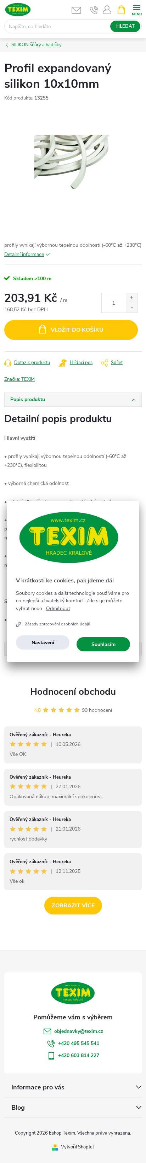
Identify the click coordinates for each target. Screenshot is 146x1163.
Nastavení (43, 642)
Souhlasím (103, 644)
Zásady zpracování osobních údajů (57, 624)
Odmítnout (58, 608)
